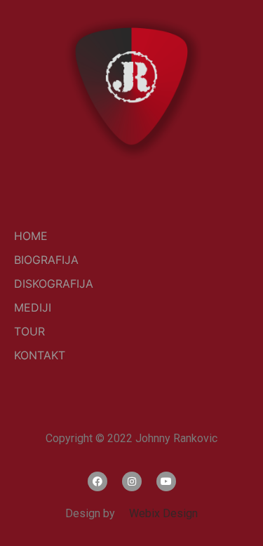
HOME (31, 236)
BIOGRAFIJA (46, 260)
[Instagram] (132, 481)
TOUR (29, 331)
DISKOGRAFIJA (53, 284)
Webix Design (158, 513)
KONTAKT (39, 355)
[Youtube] (166, 481)
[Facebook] (97, 481)
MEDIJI (32, 307)
